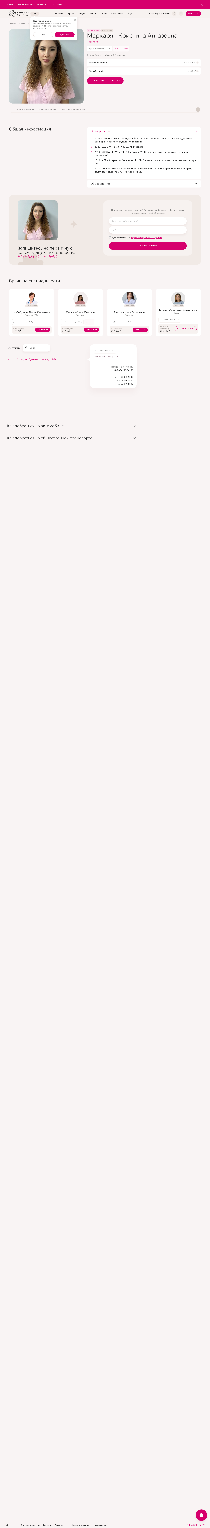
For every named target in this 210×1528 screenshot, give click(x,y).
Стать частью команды (30, 1525)
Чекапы (93, 13)
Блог (104, 13)
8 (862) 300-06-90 (123, 370)
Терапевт (92, 42)
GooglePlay (59, 4)
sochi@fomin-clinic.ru (122, 366)
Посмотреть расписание (105, 80)
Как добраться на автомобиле (35, 426)
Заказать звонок (147, 246)
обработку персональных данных (146, 237)
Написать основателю (81, 1525)
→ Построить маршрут (105, 356)
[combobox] (36, 348)
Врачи (71, 13)
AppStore (48, 4)
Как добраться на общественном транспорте (49, 438)
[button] (144, 131)
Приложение (60, 1525)
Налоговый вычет (101, 1525)
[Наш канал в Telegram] (7, 1525)
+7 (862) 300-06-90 (38, 256)
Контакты (116, 13)
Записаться (193, 13)
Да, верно (64, 34)
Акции (82, 13)
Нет (43, 34)
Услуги (58, 13)
